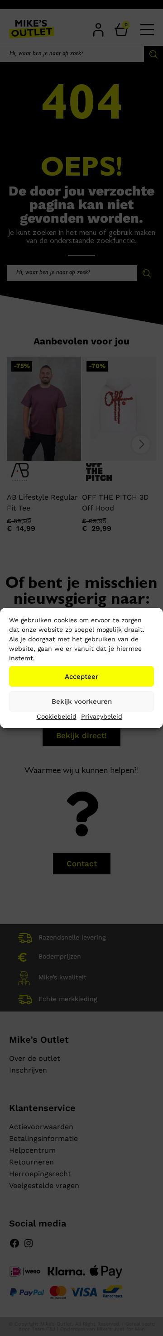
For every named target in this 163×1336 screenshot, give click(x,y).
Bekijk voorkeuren (82, 701)
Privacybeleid (101, 716)
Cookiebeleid (57, 716)
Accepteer (81, 677)
